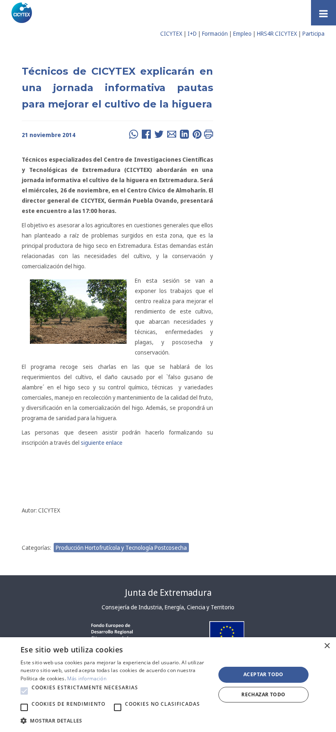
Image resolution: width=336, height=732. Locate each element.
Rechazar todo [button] (263, 694)
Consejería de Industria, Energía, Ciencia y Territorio (168, 607)
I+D (192, 33)
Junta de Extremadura (168, 592)
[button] (24, 691)
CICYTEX (171, 33)
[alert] (168, 684)
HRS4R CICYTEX (277, 33)
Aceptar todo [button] (263, 674)
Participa (313, 33)
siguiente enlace (102, 442)
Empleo (242, 33)
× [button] (327, 646)
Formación (215, 33)
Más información (87, 678)
